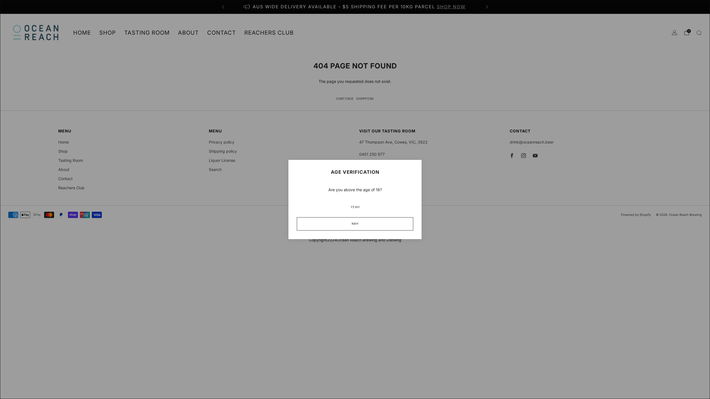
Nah (355, 224)
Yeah (355, 207)
